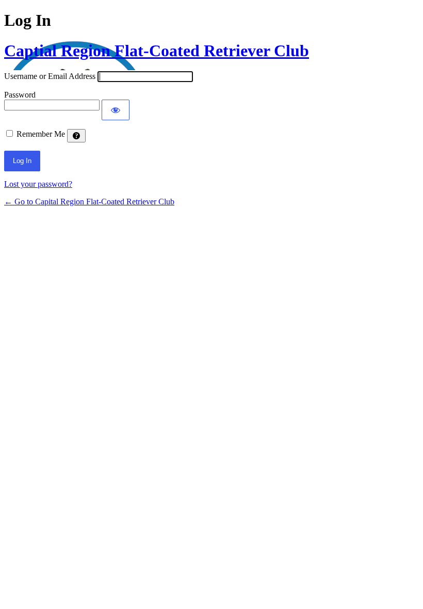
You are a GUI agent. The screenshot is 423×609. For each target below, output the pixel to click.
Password (20, 94)
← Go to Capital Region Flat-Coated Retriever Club (89, 201)
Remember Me (41, 134)
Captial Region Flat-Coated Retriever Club (156, 50)
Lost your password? (38, 184)
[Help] (76, 135)
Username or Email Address (49, 76)
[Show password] (115, 110)
